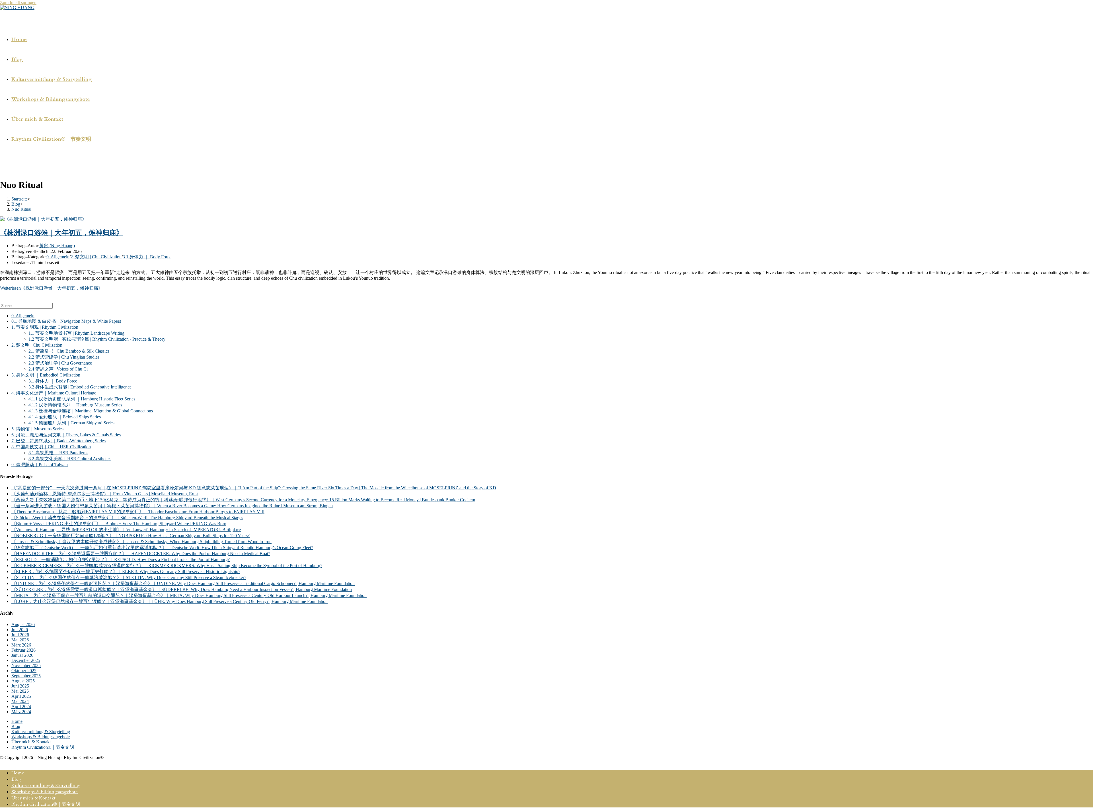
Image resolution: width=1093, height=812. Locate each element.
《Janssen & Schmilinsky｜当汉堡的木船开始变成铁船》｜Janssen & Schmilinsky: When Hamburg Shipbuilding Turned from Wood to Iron (141, 541)
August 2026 (23, 624)
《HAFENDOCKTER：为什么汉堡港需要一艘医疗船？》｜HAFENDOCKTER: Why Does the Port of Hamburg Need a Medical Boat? (140, 553)
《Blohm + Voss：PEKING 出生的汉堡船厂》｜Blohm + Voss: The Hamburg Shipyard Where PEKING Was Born (118, 523)
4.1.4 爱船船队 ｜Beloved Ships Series (64, 416)
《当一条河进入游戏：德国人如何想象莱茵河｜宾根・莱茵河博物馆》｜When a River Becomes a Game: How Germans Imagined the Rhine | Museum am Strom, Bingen (172, 505)
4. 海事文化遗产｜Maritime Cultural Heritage (53, 392)
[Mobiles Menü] (2, 163)
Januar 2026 (22, 655)
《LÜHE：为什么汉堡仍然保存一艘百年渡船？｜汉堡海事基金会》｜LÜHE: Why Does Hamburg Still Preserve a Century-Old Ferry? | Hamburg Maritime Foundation (169, 601)
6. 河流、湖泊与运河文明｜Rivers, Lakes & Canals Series (66, 434)
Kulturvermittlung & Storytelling (40, 731)
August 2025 (23, 680)
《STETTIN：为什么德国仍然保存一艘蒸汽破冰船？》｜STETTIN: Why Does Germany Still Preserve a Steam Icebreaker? (128, 577)
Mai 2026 (20, 639)
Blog (15, 726)
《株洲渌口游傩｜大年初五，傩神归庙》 (61, 232)
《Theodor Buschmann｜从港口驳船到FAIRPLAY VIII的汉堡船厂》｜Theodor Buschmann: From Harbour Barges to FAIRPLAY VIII (137, 511)
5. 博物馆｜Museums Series (37, 428)
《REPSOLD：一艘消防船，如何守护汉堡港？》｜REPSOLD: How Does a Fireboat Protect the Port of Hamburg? (120, 559)
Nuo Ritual (21, 209)
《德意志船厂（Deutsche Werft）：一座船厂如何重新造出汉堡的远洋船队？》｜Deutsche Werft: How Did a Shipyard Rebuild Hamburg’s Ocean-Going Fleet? (162, 547)
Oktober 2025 (23, 670)
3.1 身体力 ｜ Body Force (147, 256)
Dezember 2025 (25, 660)
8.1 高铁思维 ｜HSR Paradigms (58, 452)
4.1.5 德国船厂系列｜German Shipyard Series (71, 422)
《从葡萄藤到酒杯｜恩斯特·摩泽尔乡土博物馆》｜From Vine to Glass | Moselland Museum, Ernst (104, 493)
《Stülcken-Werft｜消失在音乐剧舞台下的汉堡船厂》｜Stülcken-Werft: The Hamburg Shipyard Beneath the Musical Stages (127, 517)
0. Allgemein (57, 256)
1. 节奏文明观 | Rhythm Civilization (44, 327)
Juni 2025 (20, 686)
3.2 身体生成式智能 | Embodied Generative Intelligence (80, 386)
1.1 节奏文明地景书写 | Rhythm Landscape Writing (76, 333)
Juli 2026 (19, 629)
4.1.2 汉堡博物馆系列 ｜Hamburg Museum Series (75, 404)
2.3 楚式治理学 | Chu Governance (60, 363)
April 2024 (21, 706)
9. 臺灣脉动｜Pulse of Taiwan (39, 464)
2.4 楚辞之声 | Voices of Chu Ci (58, 369)
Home (16, 721)
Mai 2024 (20, 701)
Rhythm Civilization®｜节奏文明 (42, 747)
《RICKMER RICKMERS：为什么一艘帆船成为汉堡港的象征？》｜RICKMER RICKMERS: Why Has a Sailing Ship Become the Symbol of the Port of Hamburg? (166, 565)
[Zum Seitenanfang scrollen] (1, 762)
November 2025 (26, 665)
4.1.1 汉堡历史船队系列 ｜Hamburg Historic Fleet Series (81, 398)
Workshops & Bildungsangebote (40, 736)
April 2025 (21, 696)
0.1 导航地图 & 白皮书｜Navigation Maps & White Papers (66, 321)
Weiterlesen (51, 288)
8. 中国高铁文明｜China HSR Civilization (51, 446)
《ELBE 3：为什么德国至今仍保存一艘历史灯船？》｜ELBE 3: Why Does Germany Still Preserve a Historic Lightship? (125, 571)
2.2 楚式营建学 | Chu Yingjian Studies (63, 357)
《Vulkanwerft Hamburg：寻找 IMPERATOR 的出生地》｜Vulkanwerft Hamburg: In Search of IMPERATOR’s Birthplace (126, 529)
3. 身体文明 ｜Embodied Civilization (45, 375)
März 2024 (21, 711)
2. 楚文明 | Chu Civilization (96, 256)
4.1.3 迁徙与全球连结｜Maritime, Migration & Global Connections (90, 410)
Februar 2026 (23, 650)
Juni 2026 (20, 634)
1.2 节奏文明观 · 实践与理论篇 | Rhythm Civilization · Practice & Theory (96, 339)
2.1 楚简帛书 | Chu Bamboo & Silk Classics (68, 351)
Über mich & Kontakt (31, 741)
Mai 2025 (20, 691)
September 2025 (26, 675)
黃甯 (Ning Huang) (57, 245)
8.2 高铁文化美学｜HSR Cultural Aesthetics (69, 458)
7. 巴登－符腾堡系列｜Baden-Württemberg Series (58, 440)
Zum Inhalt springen (18, 2)
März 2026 (21, 645)
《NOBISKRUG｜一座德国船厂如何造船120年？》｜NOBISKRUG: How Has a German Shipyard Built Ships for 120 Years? (130, 535)
